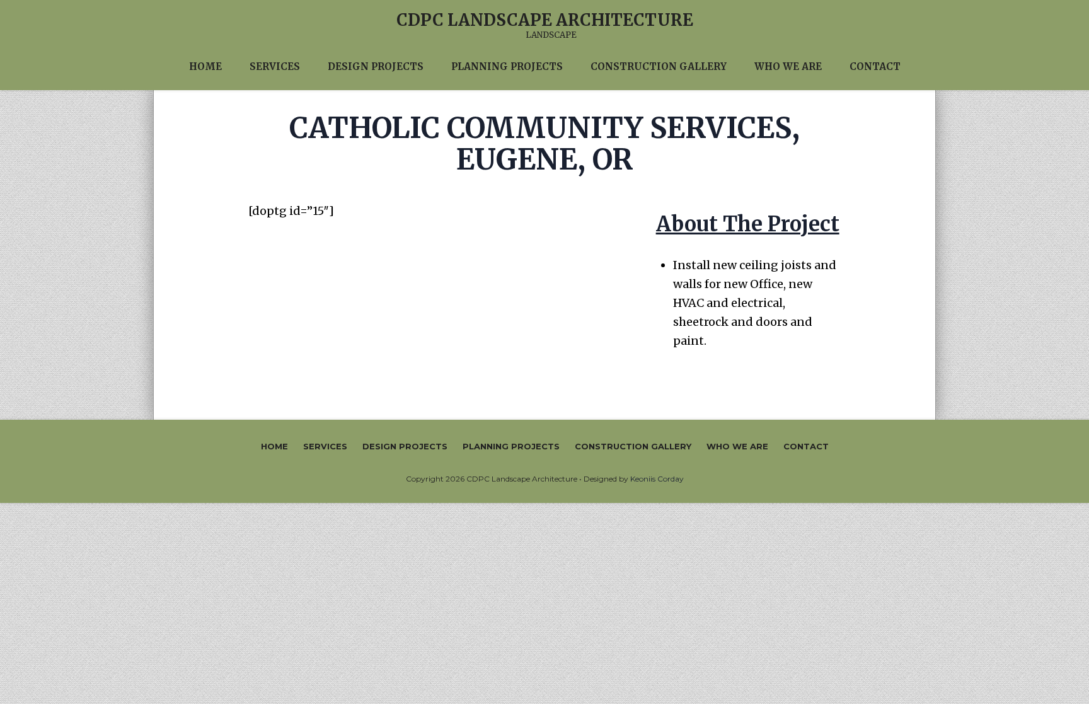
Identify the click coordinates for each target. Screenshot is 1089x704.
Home (274, 446)
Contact (806, 446)
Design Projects (404, 446)
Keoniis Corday (657, 478)
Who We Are (737, 446)
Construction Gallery (633, 446)
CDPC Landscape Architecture (544, 20)
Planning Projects (511, 446)
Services (325, 446)
